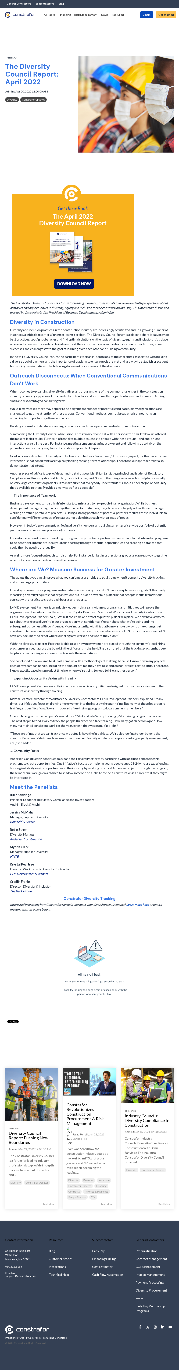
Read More (48, 1204)
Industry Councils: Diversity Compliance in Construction (147, 1120)
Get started (166, 14)
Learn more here (137, 905)
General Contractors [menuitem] (19, 3)
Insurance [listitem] (104, 1180)
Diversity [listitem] (15, 1182)
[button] (140, 1327)
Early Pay (98, 1251)
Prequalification (146, 1251)
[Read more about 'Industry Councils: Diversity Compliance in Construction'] (147, 1085)
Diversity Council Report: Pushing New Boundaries (28, 1138)
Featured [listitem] (88, 1180)
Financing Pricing (104, 1259)
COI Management (148, 1267)
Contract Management (151, 1259)
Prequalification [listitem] (77, 1197)
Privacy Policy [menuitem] (33, 1337)
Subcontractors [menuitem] (45, 3)
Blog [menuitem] (61, 3)
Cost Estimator (102, 1267)
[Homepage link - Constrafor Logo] (27, 1332)
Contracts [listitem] (74, 1191)
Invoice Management (150, 1274)
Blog (52, 1251)
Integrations (57, 1267)
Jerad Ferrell (80, 1134)
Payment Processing (150, 1282)
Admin (9, 91)
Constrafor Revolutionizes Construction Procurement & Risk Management (85, 1114)
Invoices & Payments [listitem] (96, 1191)
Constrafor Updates (33, 99)
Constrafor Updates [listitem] (37, 1182)
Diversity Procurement (151, 1290)
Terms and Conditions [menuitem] (55, 1337)
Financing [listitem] (101, 1185)
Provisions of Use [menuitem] (14, 1337)
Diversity (12, 99)
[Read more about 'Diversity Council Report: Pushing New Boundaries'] (31, 1094)
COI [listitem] (93, 1197)
